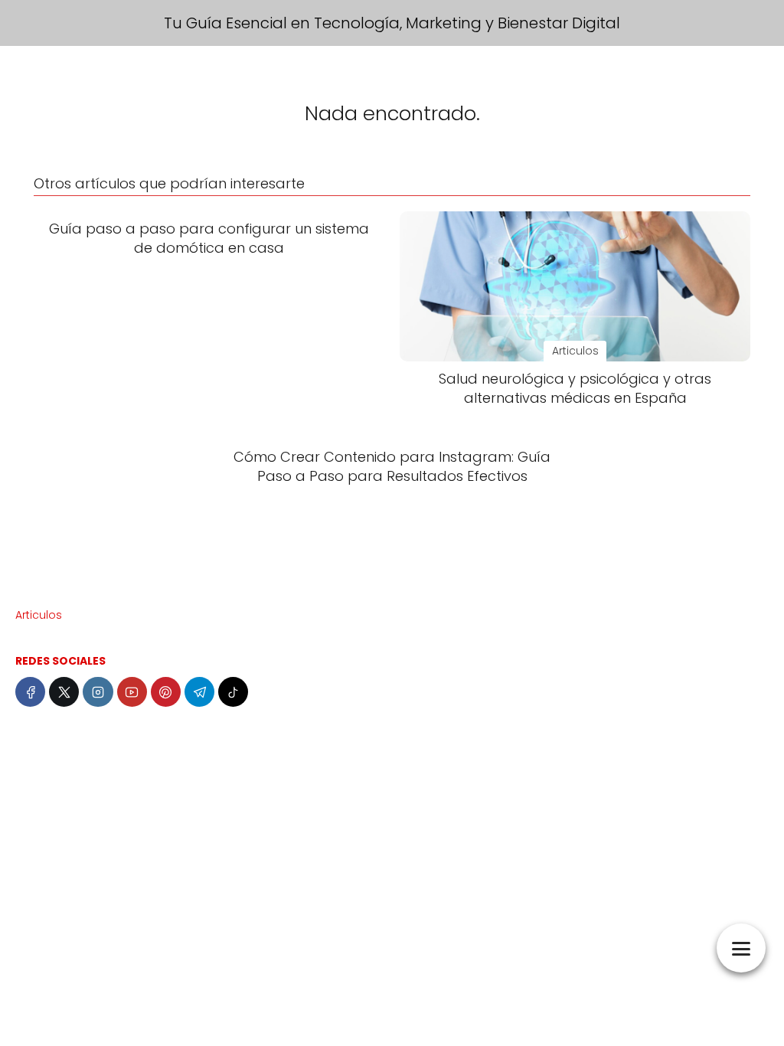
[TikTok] (233, 692)
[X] (64, 692)
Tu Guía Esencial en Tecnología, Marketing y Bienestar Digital (392, 23)
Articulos (38, 615)
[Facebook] (30, 692)
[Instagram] (98, 692)
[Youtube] (132, 692)
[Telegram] (199, 692)
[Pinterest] (166, 692)
